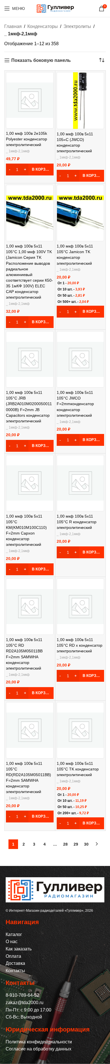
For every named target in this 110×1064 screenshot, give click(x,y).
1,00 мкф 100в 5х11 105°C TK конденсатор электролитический (78, 769)
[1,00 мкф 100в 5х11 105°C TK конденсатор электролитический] (80, 730)
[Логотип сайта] (55, 8)
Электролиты (77, 26)
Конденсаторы (42, 26)
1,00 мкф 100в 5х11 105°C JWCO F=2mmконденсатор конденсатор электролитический (75, 404)
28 (65, 844)
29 (76, 844)
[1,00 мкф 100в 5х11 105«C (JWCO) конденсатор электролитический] (80, 100)
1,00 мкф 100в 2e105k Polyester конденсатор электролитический (26, 139)
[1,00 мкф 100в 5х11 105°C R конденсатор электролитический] (80, 483)
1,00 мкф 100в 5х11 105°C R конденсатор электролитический (76, 522)
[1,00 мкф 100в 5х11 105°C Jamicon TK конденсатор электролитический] (80, 213)
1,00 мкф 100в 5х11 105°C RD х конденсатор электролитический (79, 645)
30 (86, 844)
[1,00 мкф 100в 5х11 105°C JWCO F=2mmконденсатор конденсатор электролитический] (80, 359)
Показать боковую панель (41, 60)
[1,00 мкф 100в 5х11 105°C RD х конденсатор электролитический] (80, 606)
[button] (30, 169)
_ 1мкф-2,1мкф (18, 151)
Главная (13, 26)
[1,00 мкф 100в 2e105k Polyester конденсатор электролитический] (29, 100)
